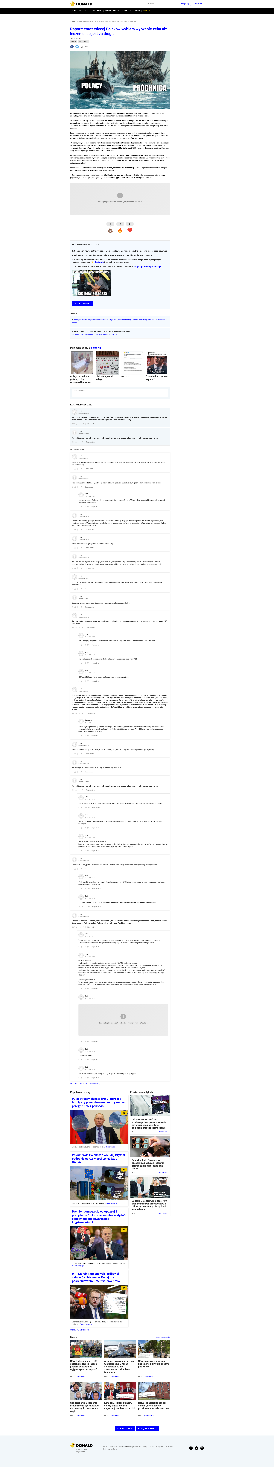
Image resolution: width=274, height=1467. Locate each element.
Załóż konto (197, 4)
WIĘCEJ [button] (145, 11)
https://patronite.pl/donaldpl (147, 266)
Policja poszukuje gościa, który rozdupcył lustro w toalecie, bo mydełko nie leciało (81, 382)
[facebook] (72, 46)
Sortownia (99, 262)
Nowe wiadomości (163, 1337)
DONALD (72, 21)
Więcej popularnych (79, 1330)
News (105, 1446)
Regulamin (169, 1446)
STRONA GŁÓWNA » (83, 304)
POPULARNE (126, 11)
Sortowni (96, 347)
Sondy (145, 1446)
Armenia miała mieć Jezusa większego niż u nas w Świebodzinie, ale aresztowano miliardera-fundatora (119, 1367)
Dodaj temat (160, 1446)
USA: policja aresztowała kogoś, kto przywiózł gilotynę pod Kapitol (153, 1364)
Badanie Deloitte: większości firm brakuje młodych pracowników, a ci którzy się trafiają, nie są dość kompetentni (149, 1205)
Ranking (130, 1446)
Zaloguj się (185, 4)
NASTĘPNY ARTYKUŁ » (147, 1429)
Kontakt (151, 1446)
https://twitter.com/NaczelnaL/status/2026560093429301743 (95, 334)
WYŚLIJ (87, 46)
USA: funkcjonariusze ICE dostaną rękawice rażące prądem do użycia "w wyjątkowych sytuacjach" (83, 1365)
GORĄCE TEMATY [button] (111, 11)
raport (85, 41)
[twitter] (77, 46)
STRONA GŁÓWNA (124, 1429)
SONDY (137, 11)
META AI (125, 376)
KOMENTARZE (97, 11)
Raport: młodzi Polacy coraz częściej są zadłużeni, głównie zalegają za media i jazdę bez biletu (148, 1164)
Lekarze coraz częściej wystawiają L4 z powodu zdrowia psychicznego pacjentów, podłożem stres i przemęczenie (149, 1123)
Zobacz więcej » (110, 1147)
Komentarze (113, 1446)
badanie (73, 41)
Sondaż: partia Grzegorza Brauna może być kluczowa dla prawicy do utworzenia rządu (84, 1407)
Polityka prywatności (110, 1449)
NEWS (74, 11)
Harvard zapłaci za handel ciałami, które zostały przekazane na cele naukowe (153, 1406)
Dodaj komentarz (79, 391)
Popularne (122, 1446)
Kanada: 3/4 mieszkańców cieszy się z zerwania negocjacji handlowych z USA (119, 1406)
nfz (80, 41)
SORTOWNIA (83, 11)
